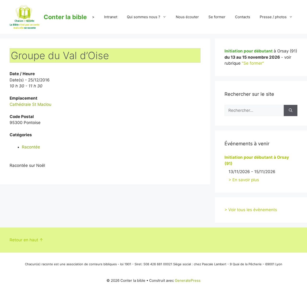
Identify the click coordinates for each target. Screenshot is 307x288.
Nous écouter (187, 17)
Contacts (242, 17)
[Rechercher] (290, 110)
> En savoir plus (244, 179)
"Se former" (253, 63)
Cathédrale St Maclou (30, 104)
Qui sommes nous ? (143, 17)
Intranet (110, 17)
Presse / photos (273, 17)
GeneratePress (188, 280)
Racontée (31, 147)
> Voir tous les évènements (250, 209)
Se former (216, 17)
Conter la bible (65, 17)
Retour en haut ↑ (26, 239)
